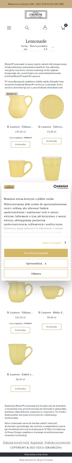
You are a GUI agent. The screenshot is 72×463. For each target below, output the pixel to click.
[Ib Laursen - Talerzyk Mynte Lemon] (51, 106)
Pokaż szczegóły (51, 242)
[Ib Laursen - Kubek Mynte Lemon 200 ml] (20, 168)
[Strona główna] (36, 14)
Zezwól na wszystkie (36, 253)
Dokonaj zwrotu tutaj (16, 443)
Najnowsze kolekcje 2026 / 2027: (36, 4)
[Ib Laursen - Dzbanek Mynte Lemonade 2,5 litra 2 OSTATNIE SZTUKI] (20, 292)
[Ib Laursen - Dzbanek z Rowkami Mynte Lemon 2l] (20, 106)
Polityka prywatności (57, 443)
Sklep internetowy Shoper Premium (36, 459)
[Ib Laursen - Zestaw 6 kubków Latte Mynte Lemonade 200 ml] (51, 168)
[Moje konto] (45, 29)
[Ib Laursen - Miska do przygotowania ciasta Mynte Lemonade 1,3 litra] (51, 292)
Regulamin (36, 443)
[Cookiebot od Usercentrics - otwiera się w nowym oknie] (53, 187)
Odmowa (36, 273)
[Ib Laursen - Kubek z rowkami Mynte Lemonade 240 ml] (20, 354)
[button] (9, 28)
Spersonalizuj (34, 263)
